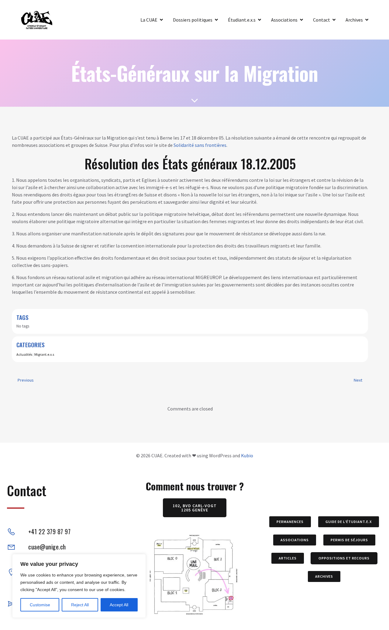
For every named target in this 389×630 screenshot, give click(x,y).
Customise (40, 604)
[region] (79, 586)
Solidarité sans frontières (200, 145)
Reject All (80, 604)
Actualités (24, 354)
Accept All (119, 604)
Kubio (247, 455)
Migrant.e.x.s (44, 354)
